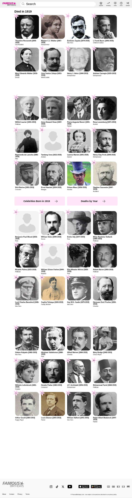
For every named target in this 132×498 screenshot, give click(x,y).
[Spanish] (108, 487)
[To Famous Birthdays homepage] (9, 3)
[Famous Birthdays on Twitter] (63, 486)
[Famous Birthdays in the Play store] (96, 486)
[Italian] (123, 487)
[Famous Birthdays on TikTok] (57, 486)
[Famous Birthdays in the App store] (84, 486)
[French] (118, 487)
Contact (11, 494)
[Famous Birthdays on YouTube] (70, 486)
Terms (28, 494)
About (4, 494)
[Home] (22, 485)
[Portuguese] (113, 487)
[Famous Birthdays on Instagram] (51, 486)
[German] (128, 487)
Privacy (20, 494)
